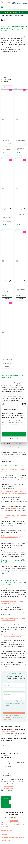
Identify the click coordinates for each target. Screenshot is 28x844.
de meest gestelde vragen (8, 731)
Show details (20, 429)
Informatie (5, 798)
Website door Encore (7, 830)
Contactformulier (8, 788)
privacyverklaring (7, 719)
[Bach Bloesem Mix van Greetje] (6, 2)
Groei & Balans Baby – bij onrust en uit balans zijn (13, 470)
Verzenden (14, 712)
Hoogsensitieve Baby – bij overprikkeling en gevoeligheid (13, 492)
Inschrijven (14, 820)
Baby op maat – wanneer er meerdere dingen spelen (12, 536)
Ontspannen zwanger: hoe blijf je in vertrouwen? (13, 619)
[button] (3, 8)
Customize (13, 438)
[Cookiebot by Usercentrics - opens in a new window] (20, 404)
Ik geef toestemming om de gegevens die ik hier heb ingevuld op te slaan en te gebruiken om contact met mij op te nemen (16, 702)
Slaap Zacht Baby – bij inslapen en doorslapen (13, 516)
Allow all (14, 433)
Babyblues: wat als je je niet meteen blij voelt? (12, 602)
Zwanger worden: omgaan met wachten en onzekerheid (13, 635)
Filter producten (7, 85)
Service (4, 802)
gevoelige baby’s (13, 508)
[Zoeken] (26, 8)
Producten (5, 806)
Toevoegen (7, 155)
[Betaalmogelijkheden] (14, 825)
